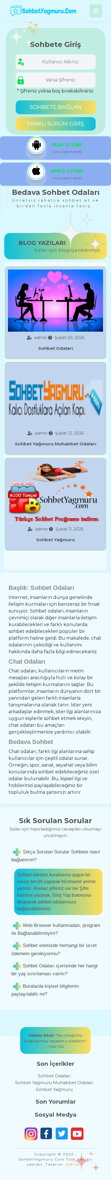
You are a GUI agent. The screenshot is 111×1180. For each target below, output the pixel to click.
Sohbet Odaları (54, 1075)
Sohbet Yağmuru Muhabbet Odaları (54, 1082)
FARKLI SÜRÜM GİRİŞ (55, 123)
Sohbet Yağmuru (54, 1089)
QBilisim (75, 1164)
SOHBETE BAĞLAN (55, 107)
